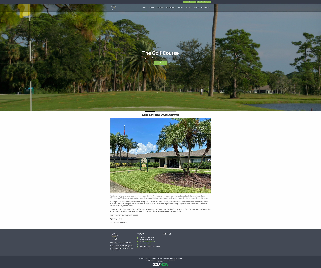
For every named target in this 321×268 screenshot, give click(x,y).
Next (313, 57)
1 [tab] (150, 111)
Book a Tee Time (190, 2)
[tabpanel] (160, 57)
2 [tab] (160, 111)
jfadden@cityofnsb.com (149, 241)
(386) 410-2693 (147, 244)
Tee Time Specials (203, 2)
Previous (7, 57)
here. (125, 222)
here (116, 215)
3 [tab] (171, 111)
